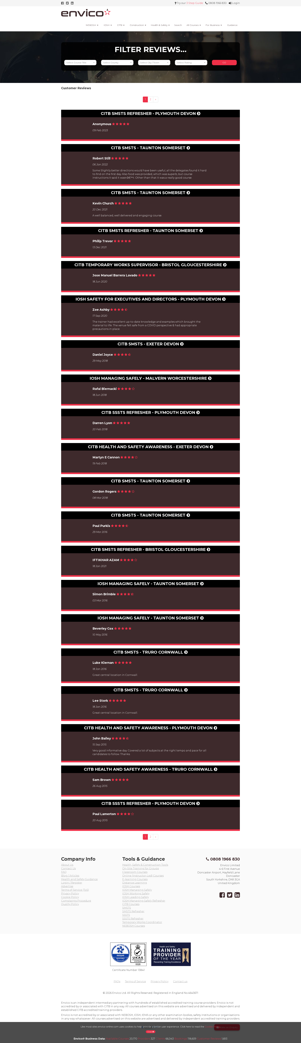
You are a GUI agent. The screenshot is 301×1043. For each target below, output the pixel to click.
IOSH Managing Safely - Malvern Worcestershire (149, 378)
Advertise (67, 886)
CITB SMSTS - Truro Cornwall (149, 652)
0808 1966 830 (225, 859)
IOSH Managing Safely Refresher (143, 900)
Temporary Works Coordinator (142, 922)
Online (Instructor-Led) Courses (143, 875)
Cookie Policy (70, 897)
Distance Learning (134, 882)
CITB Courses (130, 904)
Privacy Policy (70, 893)
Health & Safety (159, 25)
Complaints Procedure (76, 900)
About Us (67, 864)
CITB (119, 25)
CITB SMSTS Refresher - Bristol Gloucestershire (149, 549)
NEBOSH (91, 25)
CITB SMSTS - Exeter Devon (149, 343)
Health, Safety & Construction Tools (145, 864)
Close (149, 1031)
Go (224, 62)
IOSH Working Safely (135, 893)
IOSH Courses (131, 886)
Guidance (232, 25)
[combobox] (80, 62)
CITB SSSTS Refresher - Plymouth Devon (148, 412)
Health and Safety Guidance (79, 879)
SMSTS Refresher (133, 911)
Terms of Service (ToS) (75, 889)
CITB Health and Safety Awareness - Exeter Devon (149, 446)
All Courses (193, 25)
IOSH (106, 25)
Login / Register (71, 882)
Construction (137, 25)
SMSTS (126, 907)
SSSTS (126, 915)
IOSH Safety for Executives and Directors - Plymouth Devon (149, 299)
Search (178, 25)
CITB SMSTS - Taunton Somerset (149, 147)
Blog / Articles (70, 875)
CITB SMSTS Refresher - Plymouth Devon (149, 113)
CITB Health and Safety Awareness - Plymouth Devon (149, 727)
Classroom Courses (134, 872)
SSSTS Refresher (132, 918)
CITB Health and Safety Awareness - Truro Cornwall (149, 769)
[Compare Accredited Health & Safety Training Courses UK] (86, 12)
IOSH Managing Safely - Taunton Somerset (149, 583)
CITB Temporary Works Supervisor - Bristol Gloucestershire (148, 264)
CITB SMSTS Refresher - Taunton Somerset (148, 230)
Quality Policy (70, 904)
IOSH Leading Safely (135, 897)
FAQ (63, 872)
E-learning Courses (135, 879)
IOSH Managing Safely (137, 889)
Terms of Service (135, 981)
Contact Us (68, 868)
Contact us (180, 981)
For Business (213, 25)
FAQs (117, 981)
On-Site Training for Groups (140, 868)
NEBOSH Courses (133, 925)
